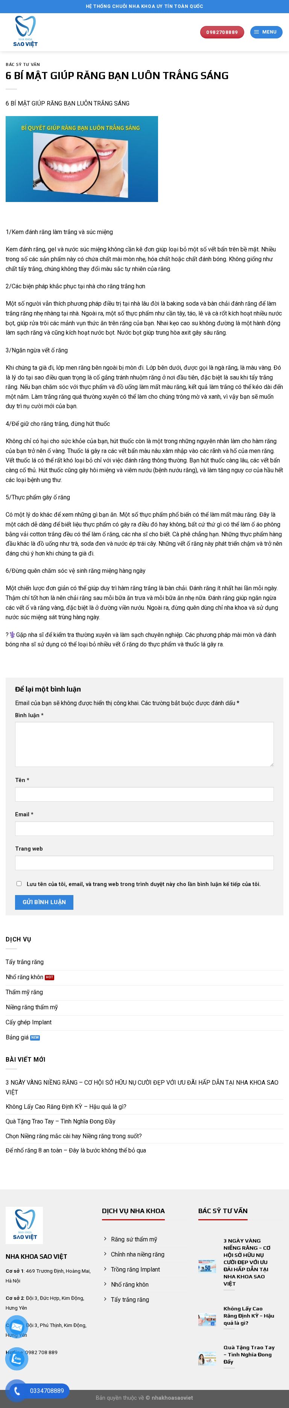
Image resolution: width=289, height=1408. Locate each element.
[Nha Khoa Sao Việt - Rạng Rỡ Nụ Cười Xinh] (38, 32)
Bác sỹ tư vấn (23, 64)
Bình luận (29, 715)
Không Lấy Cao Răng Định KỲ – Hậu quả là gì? (66, 1107)
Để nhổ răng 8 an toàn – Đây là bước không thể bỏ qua (76, 1150)
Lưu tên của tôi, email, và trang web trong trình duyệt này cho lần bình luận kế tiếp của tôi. (144, 884)
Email (24, 814)
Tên (22, 780)
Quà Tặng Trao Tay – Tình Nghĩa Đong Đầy (61, 1121)
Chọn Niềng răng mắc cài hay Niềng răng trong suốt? (74, 1136)
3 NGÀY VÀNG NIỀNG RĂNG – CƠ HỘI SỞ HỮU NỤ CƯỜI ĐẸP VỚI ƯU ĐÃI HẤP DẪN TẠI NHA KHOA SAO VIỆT (142, 1087)
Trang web (29, 849)
